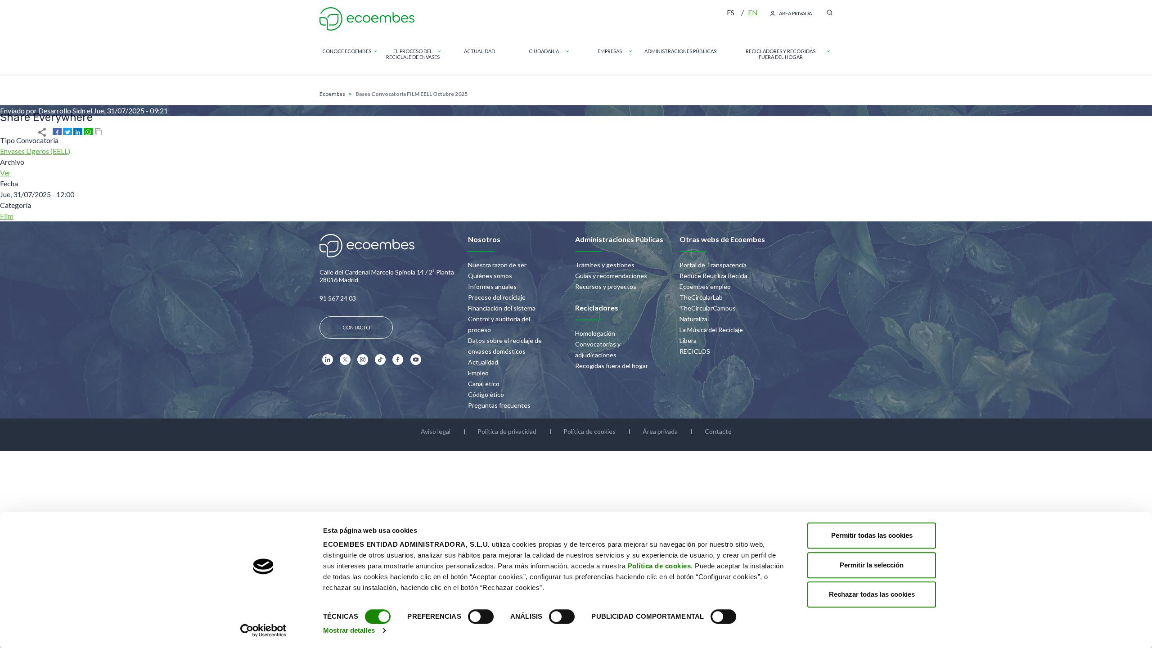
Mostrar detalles (349, 630)
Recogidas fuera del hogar (611, 365)
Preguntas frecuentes (499, 405)
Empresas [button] (610, 51)
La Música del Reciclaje (711, 329)
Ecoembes (332, 93)
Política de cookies (659, 566)
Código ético (486, 394)
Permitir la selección (872, 565)
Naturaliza (693, 319)
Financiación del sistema (502, 308)
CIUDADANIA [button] (544, 51)
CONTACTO (356, 327)
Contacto (718, 431)
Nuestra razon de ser (497, 265)
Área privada (795, 13)
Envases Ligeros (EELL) (35, 151)
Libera (688, 340)
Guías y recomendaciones (611, 275)
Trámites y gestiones (604, 265)
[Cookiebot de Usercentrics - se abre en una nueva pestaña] (263, 630)
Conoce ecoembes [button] (346, 51)
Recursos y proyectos (605, 286)
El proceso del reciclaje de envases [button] (413, 54)
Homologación (595, 333)
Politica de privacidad (506, 431)
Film (7, 216)
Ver (5, 172)
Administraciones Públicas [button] (680, 51)
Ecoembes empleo (705, 286)
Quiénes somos (490, 275)
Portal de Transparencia (713, 265)
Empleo (478, 373)
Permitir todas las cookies (872, 535)
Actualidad (483, 362)
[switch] (481, 616)
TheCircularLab (701, 297)
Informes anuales (492, 286)
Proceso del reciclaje (497, 297)
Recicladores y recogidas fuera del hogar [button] (780, 54)
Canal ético (484, 383)
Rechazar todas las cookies (872, 594)
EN (753, 12)
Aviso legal (435, 431)
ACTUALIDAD (479, 51)
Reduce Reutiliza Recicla (713, 275)
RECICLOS (695, 351)
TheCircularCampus (708, 308)
